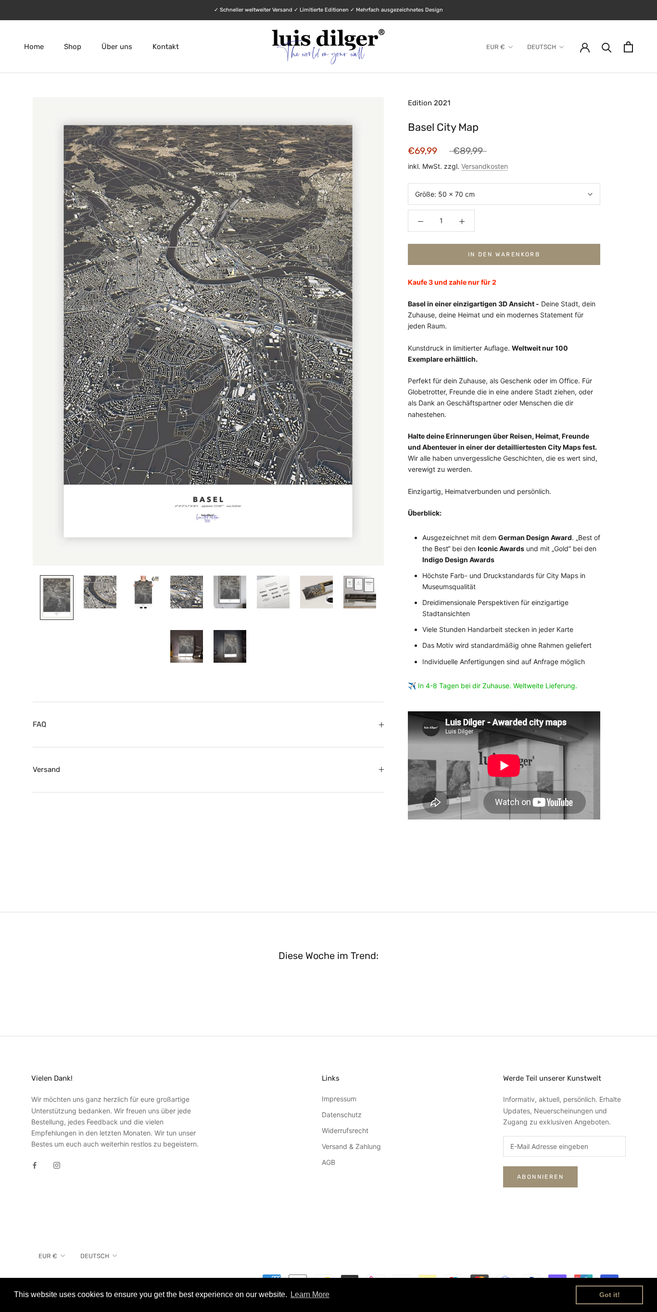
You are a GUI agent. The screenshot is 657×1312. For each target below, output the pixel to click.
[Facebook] (34, 1164)
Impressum (339, 1099)
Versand (46, 769)
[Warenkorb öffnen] (628, 46)
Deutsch (541, 46)
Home (34, 46)
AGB (328, 1162)
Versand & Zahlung (351, 1146)
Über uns (116, 46)
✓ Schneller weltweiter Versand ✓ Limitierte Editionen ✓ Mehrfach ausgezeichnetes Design (328, 10)
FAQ (39, 724)
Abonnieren (540, 1176)
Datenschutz (342, 1114)
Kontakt (165, 46)
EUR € (495, 46)
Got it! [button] (609, 1295)
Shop (72, 46)
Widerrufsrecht (345, 1130)
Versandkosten (484, 167)
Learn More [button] (310, 1294)
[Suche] (607, 47)
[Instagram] (56, 1164)
